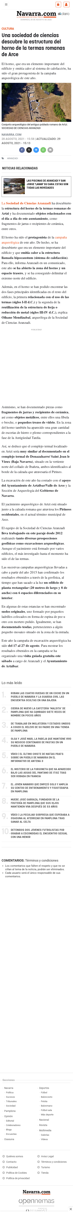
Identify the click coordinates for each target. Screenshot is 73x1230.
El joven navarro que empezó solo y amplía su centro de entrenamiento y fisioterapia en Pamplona (39, 788)
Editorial (10, 1120)
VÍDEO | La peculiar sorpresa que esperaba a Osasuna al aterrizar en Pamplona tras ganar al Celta (40, 818)
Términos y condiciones (41, 860)
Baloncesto (46, 1097)
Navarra (8, 1088)
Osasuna (9, 1139)
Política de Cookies (16, 1172)
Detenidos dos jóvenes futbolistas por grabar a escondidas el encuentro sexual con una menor (39, 833)
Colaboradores (13, 1125)
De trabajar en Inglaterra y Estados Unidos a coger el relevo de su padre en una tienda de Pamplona (40, 727)
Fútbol (44, 1092)
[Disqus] (36, 929)
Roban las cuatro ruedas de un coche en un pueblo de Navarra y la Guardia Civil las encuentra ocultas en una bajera (40, 697)
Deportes (44, 1088)
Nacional (44, 1119)
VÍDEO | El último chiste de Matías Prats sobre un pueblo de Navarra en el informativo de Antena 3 (37, 757)
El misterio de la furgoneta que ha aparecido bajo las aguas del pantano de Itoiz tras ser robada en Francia (41, 773)
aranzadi (12, 158)
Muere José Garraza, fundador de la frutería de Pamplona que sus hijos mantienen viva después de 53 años (35, 803)
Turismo (45, 1167)
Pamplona (10, 1111)
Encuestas (11, 1134)
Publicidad (12, 1167)
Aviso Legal (47, 1156)
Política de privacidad (18, 1178)
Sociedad (10, 1105)
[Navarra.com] (36, 14)
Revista (43, 1125)
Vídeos (44, 1139)
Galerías (45, 1135)
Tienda (45, 1172)
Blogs (9, 1129)
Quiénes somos (14, 1156)
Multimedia (45, 1130)
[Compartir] (22, 149)
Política (9, 1092)
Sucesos (10, 1097)
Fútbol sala (46, 1110)
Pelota (44, 1101)
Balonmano (46, 1105)
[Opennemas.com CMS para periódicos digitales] (36, 1204)
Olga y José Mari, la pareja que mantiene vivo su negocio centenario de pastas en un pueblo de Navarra (41, 742)
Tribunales (11, 1101)
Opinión (8, 1116)
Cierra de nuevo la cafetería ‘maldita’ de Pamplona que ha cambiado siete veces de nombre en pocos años (38, 712)
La (26, 203)
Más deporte (47, 1114)
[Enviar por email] (50, 149)
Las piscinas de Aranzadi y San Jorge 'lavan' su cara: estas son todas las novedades (47, 184)
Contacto (11, 1161)
